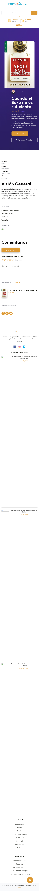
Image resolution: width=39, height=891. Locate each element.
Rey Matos (20, 92)
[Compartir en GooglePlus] (11, 313)
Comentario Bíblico (19, 834)
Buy (20, 134)
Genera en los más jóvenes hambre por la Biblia (24, 665)
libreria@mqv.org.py (22, 874)
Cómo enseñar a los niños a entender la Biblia (24, 511)
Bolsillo (4, 163)
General (19, 841)
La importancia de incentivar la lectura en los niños (24, 357)
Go (34, 13)
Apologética (19, 824)
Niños (19, 848)
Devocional (19, 838)
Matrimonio (19, 844)
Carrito (28, 20)
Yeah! (19, 887)
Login (19, 16)
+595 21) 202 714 (21, 871)
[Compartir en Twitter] (7, 313)
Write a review (11, 250)
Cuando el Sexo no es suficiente (22, 290)
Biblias (19, 827)
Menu (20, 25)
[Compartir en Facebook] (3, 313)
